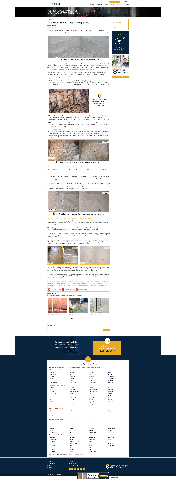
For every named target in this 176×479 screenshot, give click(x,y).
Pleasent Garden (93, 432)
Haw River (91, 372)
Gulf (90, 393)
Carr (51, 417)
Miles (90, 447)
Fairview (72, 451)
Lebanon (72, 417)
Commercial (99, 4)
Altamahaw (53, 374)
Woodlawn (110, 382)
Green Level (73, 382)
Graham (71, 380)
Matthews (110, 387)
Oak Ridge (91, 430)
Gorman (72, 415)
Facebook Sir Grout (56, 289)
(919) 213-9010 (125, 1)
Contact (127, 4)
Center (71, 393)
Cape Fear (72, 387)
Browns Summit (54, 424)
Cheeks (71, 439)
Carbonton (72, 389)
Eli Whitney (72, 372)
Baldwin (52, 391)
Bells (51, 395)
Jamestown (72, 430)
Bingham (52, 437)
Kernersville (92, 422)
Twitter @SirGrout (82, 289)
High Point (72, 428)
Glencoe (72, 378)
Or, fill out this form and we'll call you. (107, 353)
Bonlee (52, 400)
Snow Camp (111, 378)
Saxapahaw (111, 376)
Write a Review (107, 2)
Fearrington (72, 404)
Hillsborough (92, 437)
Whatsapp (53, 25)
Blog (52, 19)
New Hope (111, 391)
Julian (71, 432)
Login (48, 330)
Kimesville (91, 376)
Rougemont (111, 411)
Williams (110, 404)
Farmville (72, 400)
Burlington (52, 378)
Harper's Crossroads (94, 397)
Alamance (52, 372)
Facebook (50, 25)
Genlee (71, 413)
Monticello (91, 428)
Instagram (70, 469)
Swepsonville (111, 380)
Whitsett (110, 430)
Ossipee (110, 372)
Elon (71, 374)
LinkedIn (81, 469)
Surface (115, 27)
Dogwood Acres (54, 382)
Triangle (110, 413)
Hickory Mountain (93, 404)
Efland (71, 445)
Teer (109, 441)
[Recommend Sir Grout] (120, 66)
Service (115, 25)
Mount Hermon (92, 382)
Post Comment (106, 330)
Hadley (90, 395)
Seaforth (110, 397)
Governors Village (93, 391)
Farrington (72, 402)
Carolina (52, 380)
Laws (90, 441)
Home (48, 19)
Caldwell (52, 443)
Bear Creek (53, 393)
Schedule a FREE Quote (114, 1)
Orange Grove (92, 451)
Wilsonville (111, 406)
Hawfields (91, 374)
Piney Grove (111, 437)
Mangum (91, 413)
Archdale (52, 422)
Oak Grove (91, 417)
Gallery (106, 4)
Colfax (51, 430)
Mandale (91, 378)
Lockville (91, 406)
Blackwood (53, 439)
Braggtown (53, 415)
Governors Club (93, 389)
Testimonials (119, 4)
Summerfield (111, 426)
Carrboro (52, 449)
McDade (91, 445)
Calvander (52, 445)
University (110, 443)
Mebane (91, 380)
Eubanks (72, 449)
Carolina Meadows (74, 391)
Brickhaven (53, 404)
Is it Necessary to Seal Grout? (96, 317)
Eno (71, 447)
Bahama (52, 411)
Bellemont (52, 376)
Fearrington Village (74, 406)
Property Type (117, 22)
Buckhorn (52, 441)
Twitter (52, 25)
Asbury (52, 389)
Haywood (91, 402)
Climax (52, 428)
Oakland (110, 393)
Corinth (71, 395)
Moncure (110, 389)
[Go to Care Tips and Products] (120, 42)
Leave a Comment (51, 323)
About (112, 4)
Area (114, 20)
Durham (72, 411)
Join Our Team (73, 465)
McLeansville (92, 426)
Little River (91, 443)
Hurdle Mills (92, 439)
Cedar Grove (53, 451)
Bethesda (52, 413)
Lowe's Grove (92, 411)
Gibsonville (72, 424)
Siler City (110, 400)
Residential (91, 4)
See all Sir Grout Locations (75, 454)
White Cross (111, 445)
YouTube (78, 469)
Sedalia (110, 422)
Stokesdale (110, 424)
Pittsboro (110, 395)
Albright (52, 387)
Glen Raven (72, 376)
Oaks (90, 449)
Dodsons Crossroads (74, 441)
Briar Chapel (53, 402)
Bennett (52, 397)
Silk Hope (110, 402)
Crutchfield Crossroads (75, 397)
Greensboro (72, 426)
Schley (110, 439)
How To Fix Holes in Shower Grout (56, 317)
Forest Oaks (72, 422)
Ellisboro (52, 432)
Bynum (52, 406)
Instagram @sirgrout (69, 289)
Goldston (91, 387)
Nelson (90, 415)
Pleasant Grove (112, 374)
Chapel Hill (72, 437)
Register (51, 330)
